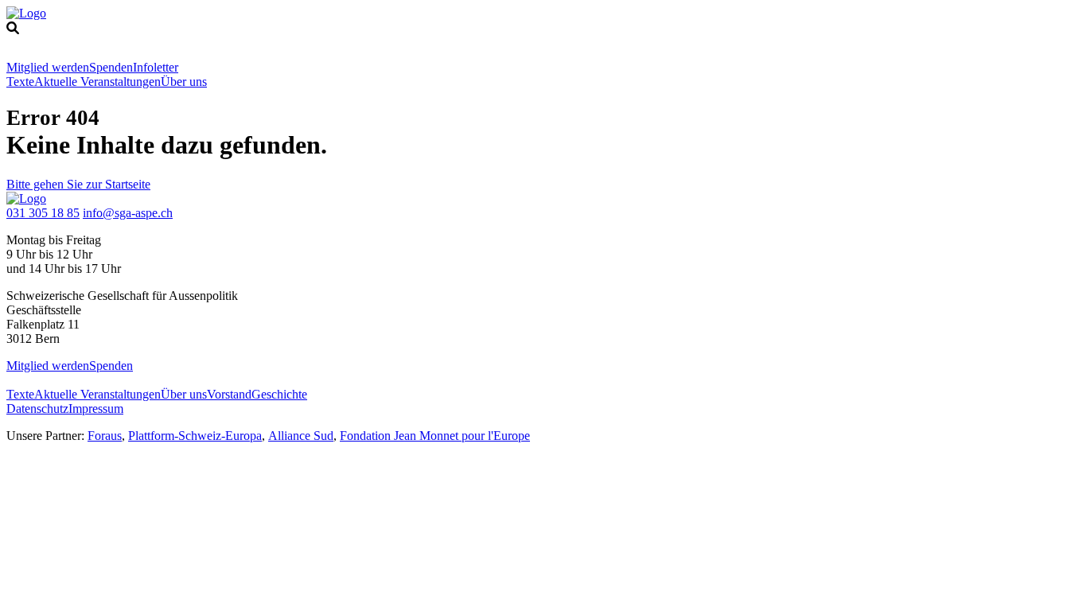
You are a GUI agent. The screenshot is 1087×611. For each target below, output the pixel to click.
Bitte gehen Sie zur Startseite (78, 184)
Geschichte (279, 394)
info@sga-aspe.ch (128, 213)
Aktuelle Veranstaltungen (97, 81)
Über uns (184, 81)
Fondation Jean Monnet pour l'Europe (435, 435)
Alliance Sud (300, 435)
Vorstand (229, 394)
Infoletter (155, 67)
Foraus (105, 435)
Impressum (95, 408)
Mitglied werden (47, 67)
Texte (20, 81)
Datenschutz (37, 408)
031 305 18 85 (43, 213)
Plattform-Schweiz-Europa (195, 435)
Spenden (111, 67)
